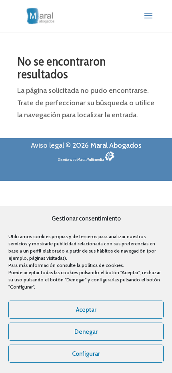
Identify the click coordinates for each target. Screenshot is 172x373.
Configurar (86, 353)
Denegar (86, 331)
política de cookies (102, 265)
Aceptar (86, 309)
